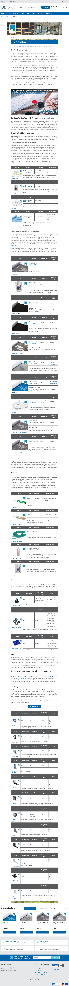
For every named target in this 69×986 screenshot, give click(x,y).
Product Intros (7, 16)
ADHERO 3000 (6, 922)
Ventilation (63, 908)
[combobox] (37, 7)
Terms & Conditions (41, 974)
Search (46, 7)
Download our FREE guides (11, 942)
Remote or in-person (10, 949)
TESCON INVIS (32, 304)
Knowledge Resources (14, 13)
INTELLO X (14, 208)
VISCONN (14, 193)
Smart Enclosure (31, 13)
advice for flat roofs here (21, 253)
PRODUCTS (3, 13)
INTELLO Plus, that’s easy (19, 680)
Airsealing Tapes (54, 908)
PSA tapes (41, 693)
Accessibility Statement (42, 972)
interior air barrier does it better (19, 144)
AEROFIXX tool (28, 186)
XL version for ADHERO (45, 664)
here (25, 46)
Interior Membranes (42, 908)
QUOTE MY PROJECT (34, 706)
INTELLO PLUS (15, 178)
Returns (21, 969)
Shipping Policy (40, 967)
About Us (40, 13)
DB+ (12, 224)
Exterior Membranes (29, 908)
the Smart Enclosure (49, 122)
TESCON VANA (26, 172)
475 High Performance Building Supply (12, 984)
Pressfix (25, 661)
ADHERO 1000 (15, 373)
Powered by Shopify (23, 984)
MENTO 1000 (15, 274)
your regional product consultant (51, 942)
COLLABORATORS (48, 13)
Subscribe (55, 957)
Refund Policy (40, 969)
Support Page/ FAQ (9, 967)
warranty (40, 61)
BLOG (23, 13)
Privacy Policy (40, 970)
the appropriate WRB (22, 678)
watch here (57, 949)
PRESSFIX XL (32, 363)
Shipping (21, 967)
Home (2, 16)
